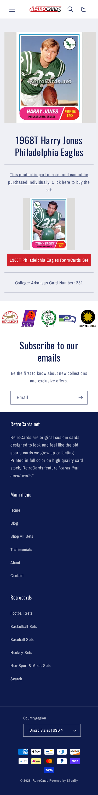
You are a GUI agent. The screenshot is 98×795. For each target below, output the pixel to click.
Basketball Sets (23, 626)
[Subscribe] (80, 398)
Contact (17, 575)
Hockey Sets (21, 652)
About (15, 562)
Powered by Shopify (63, 780)
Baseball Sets (22, 639)
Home (15, 510)
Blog (14, 523)
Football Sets (21, 613)
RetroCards (40, 780)
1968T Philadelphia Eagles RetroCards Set (49, 260)
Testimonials (21, 549)
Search (16, 679)
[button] (12, 9)
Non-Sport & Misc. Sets (30, 665)
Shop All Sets (21, 536)
